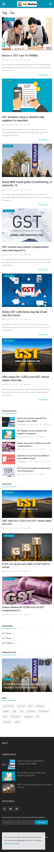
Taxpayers (28, 716)
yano (4, 60)
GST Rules (6, 638)
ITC (37, 716)
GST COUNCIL (8, 706)
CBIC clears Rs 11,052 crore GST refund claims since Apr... (25, 378)
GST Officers (8, 643)
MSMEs (6, 711)
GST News (7, 633)
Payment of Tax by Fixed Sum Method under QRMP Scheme (33, 457)
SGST (30, 706)
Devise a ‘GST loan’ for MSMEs (20, 55)
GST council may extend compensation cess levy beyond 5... (25, 248)
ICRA (14, 711)
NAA (21, 711)
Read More (43, 75)
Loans (17, 722)
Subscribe (41, 822)
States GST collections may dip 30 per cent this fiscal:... (24, 313)
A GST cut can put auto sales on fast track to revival (34, 786)
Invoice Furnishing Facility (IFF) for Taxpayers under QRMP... (32, 419)
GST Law (21, 706)
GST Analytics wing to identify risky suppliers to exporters (23, 118)
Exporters (7, 722)
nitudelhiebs (21, 424)
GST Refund (43, 711)
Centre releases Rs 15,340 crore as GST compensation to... (34, 444)
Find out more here (12, 843)
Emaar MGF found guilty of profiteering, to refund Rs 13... (27, 183)
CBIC (5, 716)
